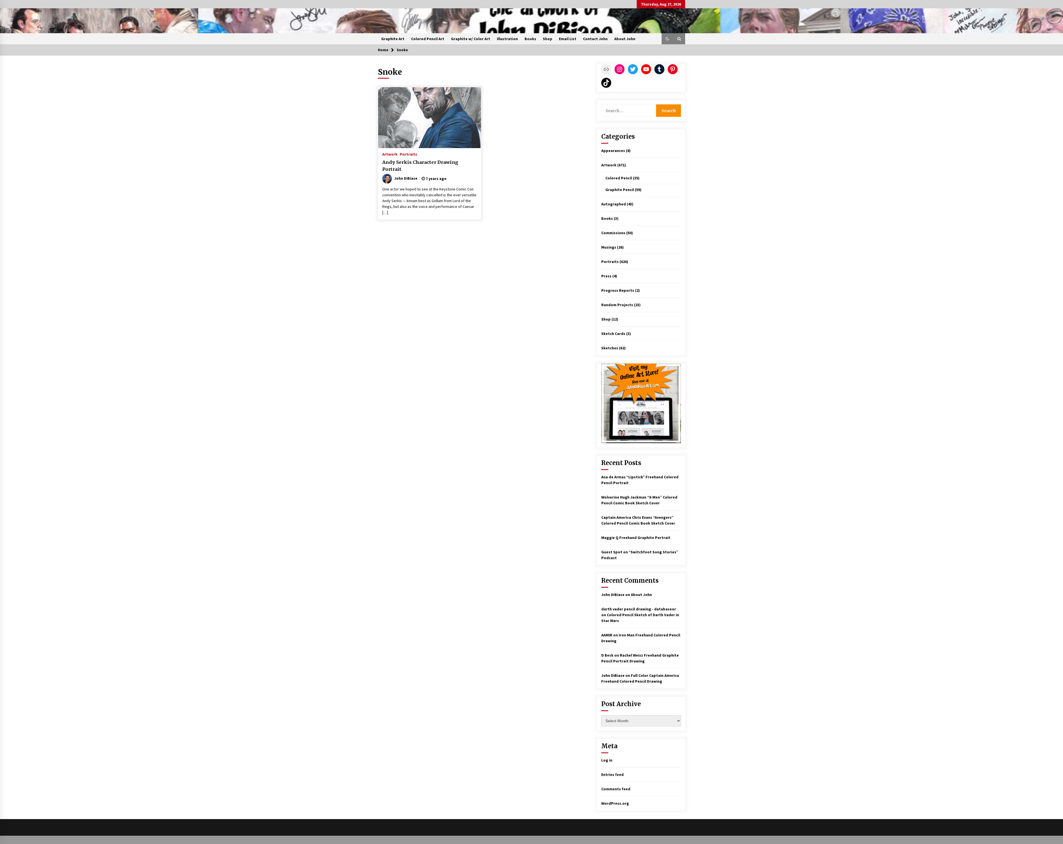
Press (606, 275)
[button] (667, 38)
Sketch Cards (613, 333)
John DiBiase (613, 594)
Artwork (390, 154)
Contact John (595, 38)
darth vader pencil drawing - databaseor (638, 608)
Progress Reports (617, 290)
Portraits (408, 154)
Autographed (613, 204)
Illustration (507, 38)
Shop (547, 38)
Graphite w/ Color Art (470, 38)
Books (530, 38)
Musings (608, 247)
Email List (567, 38)
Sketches (609, 347)
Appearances (613, 150)
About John (624, 38)
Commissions (613, 232)
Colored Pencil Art (427, 38)
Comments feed (615, 788)
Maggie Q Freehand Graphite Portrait (635, 537)
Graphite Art (392, 38)
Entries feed (612, 774)
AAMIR (606, 635)
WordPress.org (615, 803)
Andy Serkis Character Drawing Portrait (420, 165)
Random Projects (617, 304)
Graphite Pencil (619, 189)
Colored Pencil (618, 177)
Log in (606, 760)
